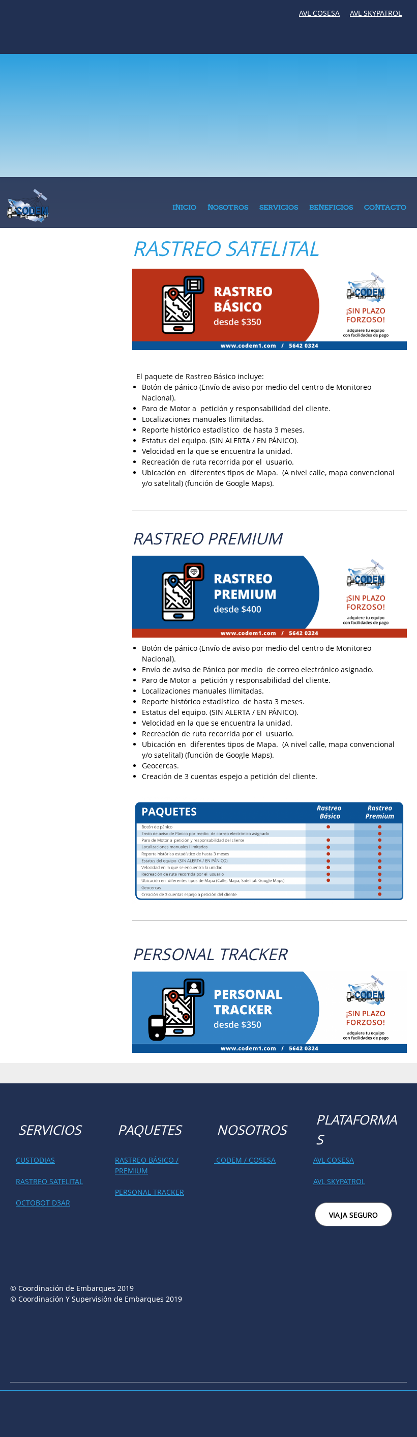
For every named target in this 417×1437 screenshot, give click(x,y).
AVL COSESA (333, 1160)
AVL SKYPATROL (339, 1181)
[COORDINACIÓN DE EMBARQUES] (28, 205)
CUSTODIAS (35, 1160)
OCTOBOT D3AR (43, 1203)
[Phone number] (12, 16)
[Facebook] (28, 16)
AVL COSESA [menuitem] (319, 13)
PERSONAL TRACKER (149, 1192)
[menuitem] (184, 209)
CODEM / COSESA (245, 1160)
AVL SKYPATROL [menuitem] (376, 13)
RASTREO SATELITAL (49, 1181)
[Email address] (43, 16)
